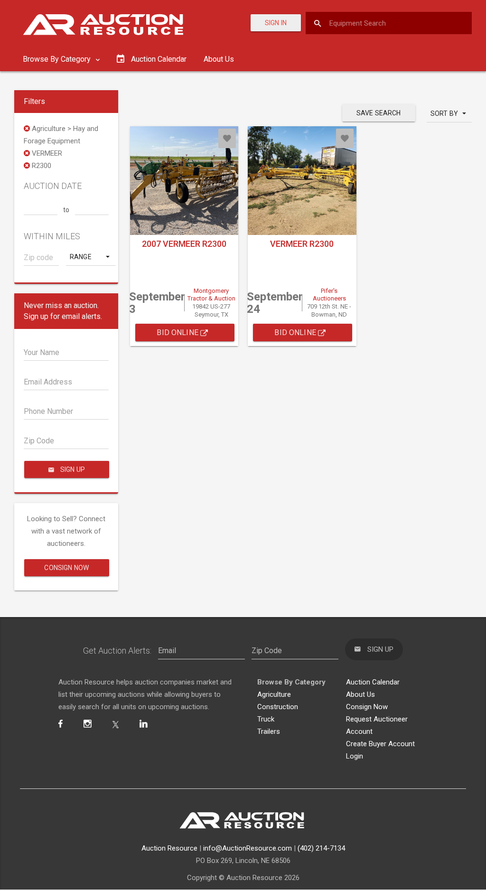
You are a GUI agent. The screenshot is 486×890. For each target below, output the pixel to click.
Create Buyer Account (380, 744)
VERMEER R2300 (302, 244)
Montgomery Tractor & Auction (211, 294)
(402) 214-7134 (321, 848)
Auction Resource (169, 848)
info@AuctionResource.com (247, 848)
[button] (90, 256)
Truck (265, 719)
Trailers (268, 731)
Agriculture (274, 694)
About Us (219, 59)
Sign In (276, 23)
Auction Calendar (373, 682)
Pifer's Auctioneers (329, 294)
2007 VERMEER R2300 (184, 244)
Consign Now (66, 567)
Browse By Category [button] (58, 59)
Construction (277, 707)
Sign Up (72, 469)
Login (354, 756)
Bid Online (178, 332)
